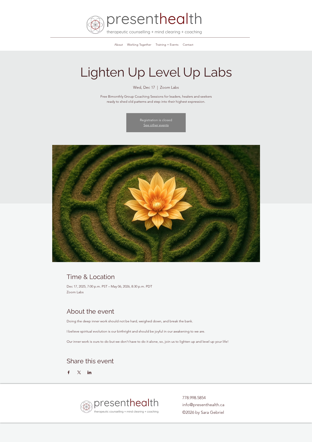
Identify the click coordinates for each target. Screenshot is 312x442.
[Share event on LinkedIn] (89, 372)
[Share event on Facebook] (69, 372)
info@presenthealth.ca (203, 404)
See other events (156, 125)
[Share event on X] (79, 372)
